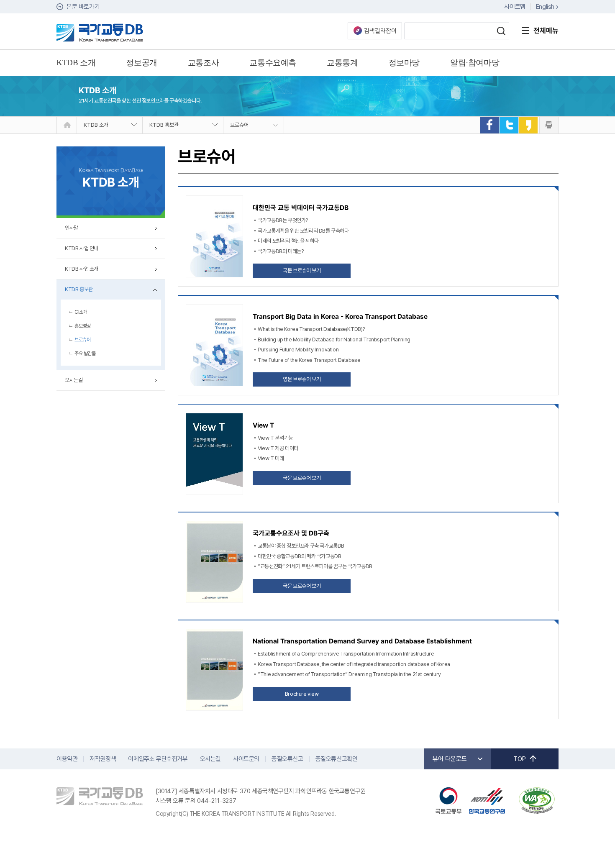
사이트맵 (514, 6)
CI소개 (80, 312)
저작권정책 (103, 759)
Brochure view (302, 694)
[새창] (489, 125)
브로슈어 (239, 125)
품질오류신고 (287, 759)
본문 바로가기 (83, 6)
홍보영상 (82, 326)
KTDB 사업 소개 (81, 269)
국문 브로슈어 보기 (301, 270)
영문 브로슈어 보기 (301, 379)
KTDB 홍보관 (164, 125)
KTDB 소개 (96, 125)
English (545, 6)
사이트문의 (246, 759)
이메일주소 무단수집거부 (157, 759)
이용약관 (66, 759)
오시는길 (73, 380)
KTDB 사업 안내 (81, 248)
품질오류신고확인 (336, 759)
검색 (501, 31)
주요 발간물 (85, 353)
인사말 (71, 228)
